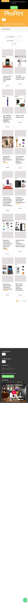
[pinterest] (15, 382)
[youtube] (10, 382)
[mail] (23, 382)
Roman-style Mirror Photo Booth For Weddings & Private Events (20, 287)
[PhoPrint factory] (14, 11)
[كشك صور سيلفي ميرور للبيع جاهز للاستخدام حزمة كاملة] (7, 61)
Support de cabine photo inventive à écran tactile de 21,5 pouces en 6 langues (7, 244)
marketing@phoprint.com (9, 373)
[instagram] (7, 382)
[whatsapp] (20, 382)
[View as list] (15, 44)
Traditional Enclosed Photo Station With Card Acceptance (20, 200)
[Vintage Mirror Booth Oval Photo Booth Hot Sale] (7, 142)
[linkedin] (13, 382)
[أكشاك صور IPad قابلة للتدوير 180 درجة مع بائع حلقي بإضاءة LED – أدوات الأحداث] (7, 101)
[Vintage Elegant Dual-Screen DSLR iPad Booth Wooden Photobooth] (20, 142)
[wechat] (18, 382)
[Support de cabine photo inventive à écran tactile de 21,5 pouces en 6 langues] (7, 226)
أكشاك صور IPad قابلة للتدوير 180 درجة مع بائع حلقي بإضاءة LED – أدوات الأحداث (7, 119)
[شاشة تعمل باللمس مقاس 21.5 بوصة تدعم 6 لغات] (20, 61)
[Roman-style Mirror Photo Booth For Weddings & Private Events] (20, 269)
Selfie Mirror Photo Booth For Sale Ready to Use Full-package (7, 286)
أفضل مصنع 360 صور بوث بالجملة (20, 116)
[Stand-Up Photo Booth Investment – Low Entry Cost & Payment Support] (20, 226)
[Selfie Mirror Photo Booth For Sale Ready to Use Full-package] (7, 269)
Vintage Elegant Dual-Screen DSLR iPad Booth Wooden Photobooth (20, 160)
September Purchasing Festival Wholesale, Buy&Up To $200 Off (14, 2)
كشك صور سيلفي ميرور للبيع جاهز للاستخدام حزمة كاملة (7, 78)
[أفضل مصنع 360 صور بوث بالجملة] (20, 101)
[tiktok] (5, 382)
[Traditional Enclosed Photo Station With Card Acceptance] (20, 183)
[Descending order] (20, 36)
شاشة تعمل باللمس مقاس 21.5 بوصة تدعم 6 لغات (20, 77)
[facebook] (2, 382)
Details (8, 85)
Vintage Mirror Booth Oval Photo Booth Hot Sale (7, 159)
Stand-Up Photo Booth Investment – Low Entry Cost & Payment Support (20, 243)
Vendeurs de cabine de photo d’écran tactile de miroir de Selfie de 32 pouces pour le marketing (7, 201)
